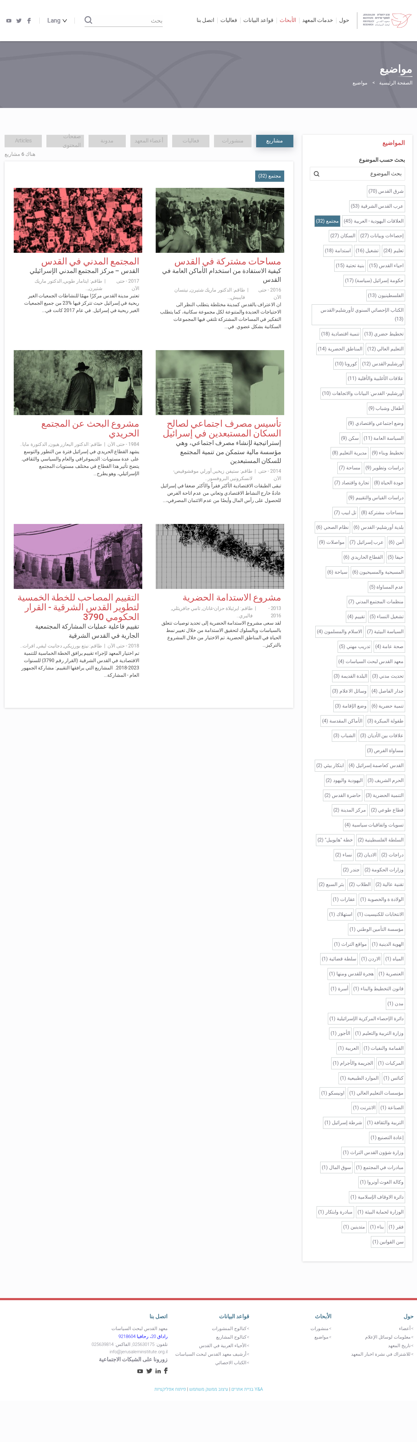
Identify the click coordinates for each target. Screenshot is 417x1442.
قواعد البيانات (234, 1316)
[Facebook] (29, 21)
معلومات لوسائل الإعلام (388, 1337)
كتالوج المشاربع (231, 1337)
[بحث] (88, 20)
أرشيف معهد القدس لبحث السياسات (210, 1354)
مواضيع (321, 1337)
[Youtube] (9, 21)
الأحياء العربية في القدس (222, 1345)
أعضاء (405, 1328)
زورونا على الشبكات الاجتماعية (133, 1359)
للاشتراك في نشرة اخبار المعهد (381, 1354)
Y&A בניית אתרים (247, 1389)
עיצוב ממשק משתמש (208, 1389)
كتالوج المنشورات (229, 1328)
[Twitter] (19, 21)
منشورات (319, 1328)
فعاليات (228, 20)
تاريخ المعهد (399, 1345)
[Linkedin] (158, 1371)
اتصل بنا (206, 20)
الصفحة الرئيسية (395, 83)
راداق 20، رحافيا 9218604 (143, 1336)
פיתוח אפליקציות (170, 1389)
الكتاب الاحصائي (230, 1362)
